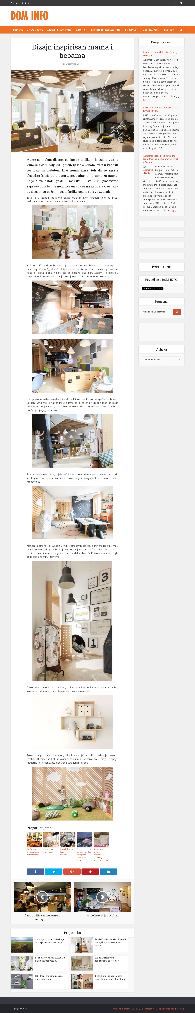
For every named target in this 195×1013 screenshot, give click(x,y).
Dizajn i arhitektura (59, 29)
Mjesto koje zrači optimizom (50, 850)
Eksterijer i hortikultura (105, 29)
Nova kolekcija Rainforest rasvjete (66, 852)
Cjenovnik (160, 1008)
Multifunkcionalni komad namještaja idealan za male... (110, 942)
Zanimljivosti (151, 29)
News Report (35, 29)
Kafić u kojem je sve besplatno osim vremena (33, 852)
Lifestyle (130, 29)
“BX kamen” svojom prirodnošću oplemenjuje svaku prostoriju (101, 854)
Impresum (149, 1008)
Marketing (171, 1008)
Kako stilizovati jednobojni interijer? (107, 959)
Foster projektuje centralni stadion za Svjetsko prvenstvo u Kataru (84, 854)
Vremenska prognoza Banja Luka (128, 1008)
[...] (144, 100)
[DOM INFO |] (30, 16)
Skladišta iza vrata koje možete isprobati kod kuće (110, 977)
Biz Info (169, 29)
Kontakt (25, 3)
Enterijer (81, 29)
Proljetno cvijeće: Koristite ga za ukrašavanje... (50, 959)
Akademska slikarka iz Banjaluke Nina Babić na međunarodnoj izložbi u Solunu (161, 159)
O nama (14, 3)
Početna (18, 29)
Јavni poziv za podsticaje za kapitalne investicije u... (50, 941)
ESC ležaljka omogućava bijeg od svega (49, 977)
